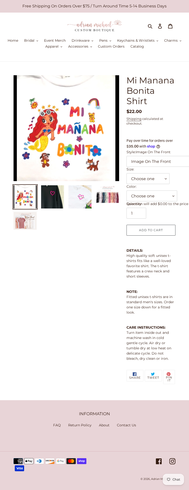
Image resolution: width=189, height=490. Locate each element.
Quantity (134, 204)
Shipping (134, 119)
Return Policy (80, 425)
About (104, 425)
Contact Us (126, 425)
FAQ (57, 425)
